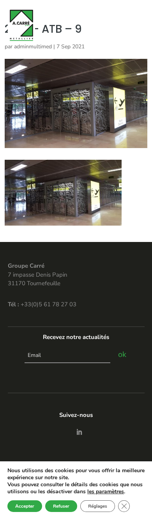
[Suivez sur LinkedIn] (79, 432)
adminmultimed (33, 46)
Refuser (61, 506)
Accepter (24, 506)
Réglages (97, 506)
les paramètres (105, 491)
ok (122, 354)
